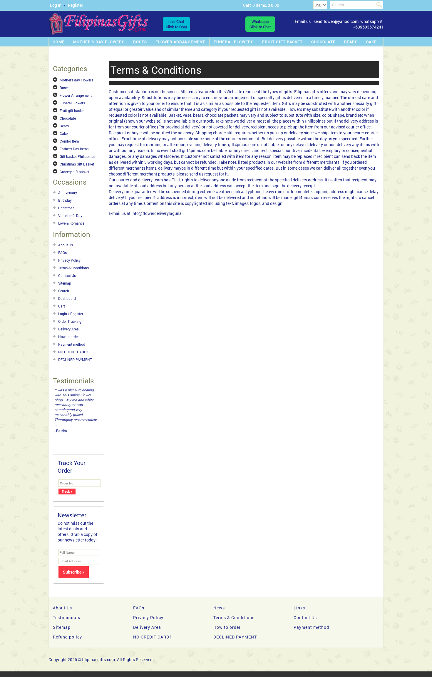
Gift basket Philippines (77, 156)
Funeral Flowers (234, 41)
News (219, 608)
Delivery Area (68, 329)
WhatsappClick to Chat (260, 24)
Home (59, 41)
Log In (55, 5)
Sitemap (64, 283)
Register (75, 5)
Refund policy (67, 637)
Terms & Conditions (73, 267)
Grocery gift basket (74, 171)
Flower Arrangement (180, 41)
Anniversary (67, 192)
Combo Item (69, 141)
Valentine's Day (70, 215)
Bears (351, 41)
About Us (65, 245)
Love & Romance (71, 223)
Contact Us (67, 275)
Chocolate (323, 41)
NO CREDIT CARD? (73, 352)
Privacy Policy (69, 260)
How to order (68, 336)
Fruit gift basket (282, 41)
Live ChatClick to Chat (176, 24)
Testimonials (66, 617)
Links (299, 608)
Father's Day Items (74, 148)
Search (63, 290)
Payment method (71, 344)
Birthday (65, 200)
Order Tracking (69, 321)
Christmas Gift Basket (77, 164)
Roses (140, 41)
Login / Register (70, 313)
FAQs (62, 252)
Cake (371, 41)
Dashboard (67, 298)
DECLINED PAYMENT (75, 359)
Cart (61, 306)
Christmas (66, 207)
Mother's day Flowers (99, 41)
